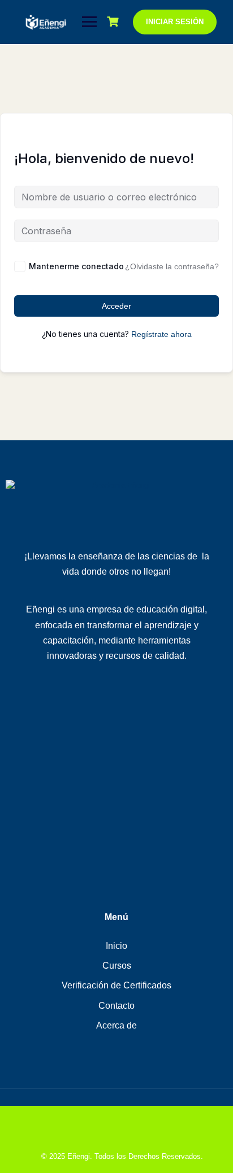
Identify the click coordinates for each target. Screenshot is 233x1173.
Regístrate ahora (161, 334)
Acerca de (116, 1025)
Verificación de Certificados (116, 985)
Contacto (116, 1005)
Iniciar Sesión (175, 21)
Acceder (116, 305)
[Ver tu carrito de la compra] (114, 21)
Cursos (116, 965)
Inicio (116, 946)
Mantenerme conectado (76, 266)
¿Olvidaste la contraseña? (172, 266)
